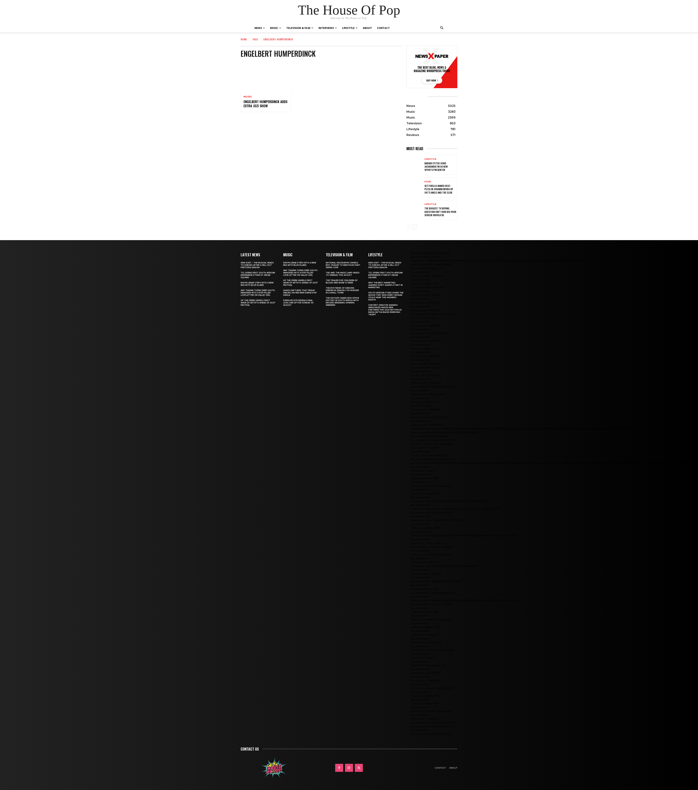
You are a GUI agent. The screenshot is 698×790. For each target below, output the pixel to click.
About (367, 28)
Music (274, 28)
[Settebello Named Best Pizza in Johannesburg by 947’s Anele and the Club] (414, 187)
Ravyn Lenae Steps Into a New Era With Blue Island (257, 284)
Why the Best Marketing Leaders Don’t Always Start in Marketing (385, 285)
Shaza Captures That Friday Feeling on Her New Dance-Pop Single (300, 292)
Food (427, 182)
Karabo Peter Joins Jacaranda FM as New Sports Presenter (436, 166)
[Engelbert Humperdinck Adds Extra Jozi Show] (266, 76)
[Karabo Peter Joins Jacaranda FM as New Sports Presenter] (414, 165)
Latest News (250, 254)
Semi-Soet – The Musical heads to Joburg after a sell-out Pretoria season (257, 265)
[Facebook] (339, 768)
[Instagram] (349, 768)
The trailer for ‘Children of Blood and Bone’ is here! (342, 281)
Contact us (250, 749)
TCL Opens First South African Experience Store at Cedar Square (258, 275)
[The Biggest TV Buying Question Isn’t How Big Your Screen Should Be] (414, 210)
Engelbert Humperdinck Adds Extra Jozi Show (265, 103)
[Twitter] (359, 768)
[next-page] (414, 226)
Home (244, 39)
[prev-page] (408, 226)
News (258, 28)
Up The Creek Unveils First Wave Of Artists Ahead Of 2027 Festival (258, 302)
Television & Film (298, 28)
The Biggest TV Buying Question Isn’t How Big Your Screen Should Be (440, 211)
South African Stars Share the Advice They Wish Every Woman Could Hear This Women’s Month (385, 296)
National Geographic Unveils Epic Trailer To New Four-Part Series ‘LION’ (343, 265)
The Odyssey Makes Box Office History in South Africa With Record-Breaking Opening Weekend (342, 301)
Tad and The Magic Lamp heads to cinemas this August (343, 274)
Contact (383, 28)
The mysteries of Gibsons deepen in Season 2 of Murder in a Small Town (342, 290)
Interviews (326, 28)
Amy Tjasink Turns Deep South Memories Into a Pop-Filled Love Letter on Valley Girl (258, 292)
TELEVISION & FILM (339, 254)
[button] (441, 28)
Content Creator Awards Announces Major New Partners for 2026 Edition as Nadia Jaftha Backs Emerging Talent (385, 310)
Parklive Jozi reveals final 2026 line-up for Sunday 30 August (298, 302)
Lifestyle (348, 28)
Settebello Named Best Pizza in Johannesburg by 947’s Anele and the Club (438, 189)
